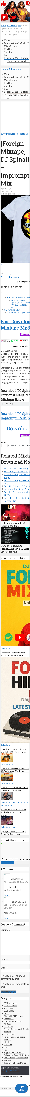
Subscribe (21, 1088)
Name (4, 959)
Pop (13, 802)
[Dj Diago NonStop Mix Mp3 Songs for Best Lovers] (7, 823)
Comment (5, 929)
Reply (6, 894)
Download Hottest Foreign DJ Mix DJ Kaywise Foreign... (14, 654)
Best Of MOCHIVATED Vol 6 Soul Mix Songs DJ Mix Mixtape (13, 812)
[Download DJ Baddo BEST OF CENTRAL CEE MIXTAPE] (7, 780)
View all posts (7, 862)
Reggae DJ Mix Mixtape (16, 57)
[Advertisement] (15, 116)
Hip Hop (8, 49)
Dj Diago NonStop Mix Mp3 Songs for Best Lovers (13, 832)
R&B (6, 55)
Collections (22, 133)
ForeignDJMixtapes (11, 25)
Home (7, 40)
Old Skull (8, 52)
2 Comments (6, 191)
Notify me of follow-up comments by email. (13, 977)
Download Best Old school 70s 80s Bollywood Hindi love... (15, 769)
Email (4, 967)
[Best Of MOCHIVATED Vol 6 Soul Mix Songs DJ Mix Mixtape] (7, 799)
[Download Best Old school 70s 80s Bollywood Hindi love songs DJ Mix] (7, 761)
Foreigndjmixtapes (11, 193)
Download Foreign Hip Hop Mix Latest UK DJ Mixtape (13, 750)
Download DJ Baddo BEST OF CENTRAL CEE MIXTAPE (14, 789)
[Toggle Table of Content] (2, 292)
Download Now (13, 309)
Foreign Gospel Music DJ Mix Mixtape (16, 45)
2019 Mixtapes (8, 133)
